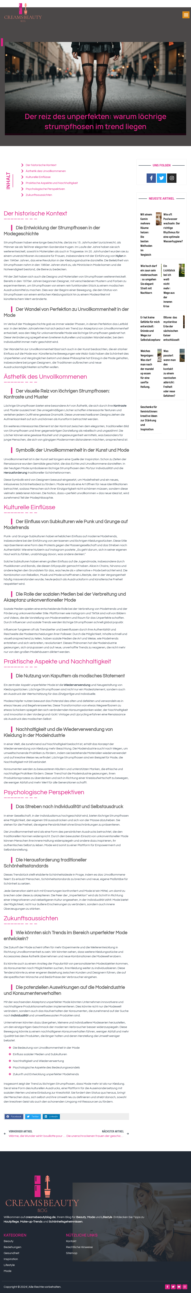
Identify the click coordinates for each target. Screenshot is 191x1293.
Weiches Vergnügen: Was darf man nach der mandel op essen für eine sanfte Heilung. (147, 369)
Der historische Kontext (41, 165)
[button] (186, 14)
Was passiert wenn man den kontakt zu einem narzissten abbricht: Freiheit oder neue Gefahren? (169, 373)
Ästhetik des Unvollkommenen (46, 171)
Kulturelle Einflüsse (38, 177)
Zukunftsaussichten (39, 194)
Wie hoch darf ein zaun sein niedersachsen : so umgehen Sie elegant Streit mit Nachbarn (148, 279)
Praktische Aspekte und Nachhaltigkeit (52, 182)
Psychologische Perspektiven (45, 188)
